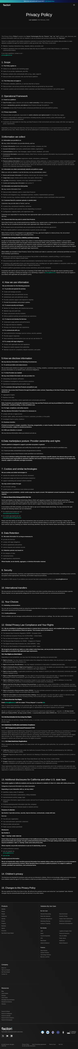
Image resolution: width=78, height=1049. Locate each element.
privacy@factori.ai (7, 55)
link (44, 702)
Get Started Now (49, 1)
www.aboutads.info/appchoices (12, 517)
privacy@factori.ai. (50, 272)
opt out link (6, 855)
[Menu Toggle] (74, 5)
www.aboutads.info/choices (11, 513)
